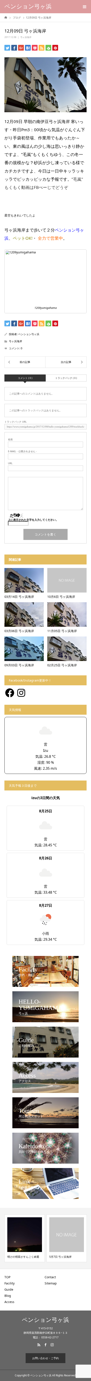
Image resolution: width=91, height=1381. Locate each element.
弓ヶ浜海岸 (25, 37)
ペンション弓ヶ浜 (28, 6)
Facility (9, 1283)
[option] (24, 1238)
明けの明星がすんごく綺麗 (23, 1257)
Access (9, 1302)
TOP (7, 1277)
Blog (7, 1296)
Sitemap (51, 1283)
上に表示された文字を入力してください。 (33, 520)
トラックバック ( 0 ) (66, 378)
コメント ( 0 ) (25, 378)
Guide (8, 1289)
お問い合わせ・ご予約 (45, 1358)
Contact (50, 1277)
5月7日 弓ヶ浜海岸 (60, 1257)
